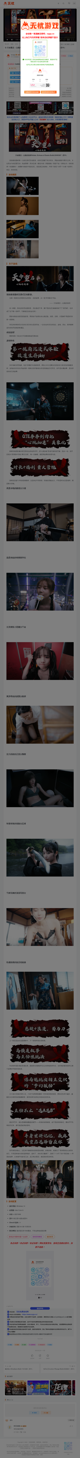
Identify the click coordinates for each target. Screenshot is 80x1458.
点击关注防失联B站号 (48, 92)
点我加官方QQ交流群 (32, 92)
